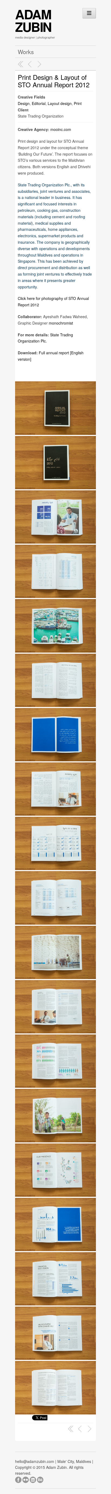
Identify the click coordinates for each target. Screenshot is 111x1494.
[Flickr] (26, 1479)
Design (24, 103)
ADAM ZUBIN (33, 20)
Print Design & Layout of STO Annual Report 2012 (53, 80)
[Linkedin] (33, 1479)
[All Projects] (21, 64)
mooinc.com (60, 129)
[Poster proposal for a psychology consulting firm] (30, 64)
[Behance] (40, 1479)
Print (78, 103)
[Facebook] (18, 1479)
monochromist (61, 323)
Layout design (60, 103)
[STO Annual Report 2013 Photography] (40, 64)
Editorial (39, 103)
